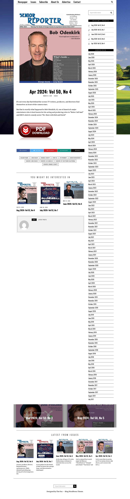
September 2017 (93, 392)
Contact (77, 2)
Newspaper (23, 2)
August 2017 (92, 396)
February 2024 (92, 149)
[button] (111, 12)
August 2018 (92, 353)
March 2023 (92, 184)
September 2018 (93, 350)
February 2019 (92, 332)
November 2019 (92, 301)
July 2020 (91, 272)
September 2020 (93, 265)
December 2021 (93, 223)
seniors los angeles (47, 161)
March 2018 (91, 371)
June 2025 (91, 100)
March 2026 (92, 68)
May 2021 (91, 241)
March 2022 (92, 216)
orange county (45, 158)
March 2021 (91, 248)
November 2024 (93, 121)
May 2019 (91, 322)
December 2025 (93, 78)
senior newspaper (75, 158)
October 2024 (92, 124)
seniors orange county (50, 164)
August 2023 (92, 170)
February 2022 (92, 219)
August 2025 (92, 93)
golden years (24, 158)
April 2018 (91, 367)
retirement (63, 158)
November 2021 (92, 226)
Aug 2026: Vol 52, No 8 (25, 210)
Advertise (66, 2)
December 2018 (93, 339)
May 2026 (91, 61)
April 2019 (91, 325)
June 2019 (91, 318)
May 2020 (91, 279)
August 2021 (92, 234)
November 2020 (93, 262)
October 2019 (92, 304)
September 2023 (93, 167)
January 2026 (92, 75)
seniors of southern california (65, 161)
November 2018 (92, 343)
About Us (55, 2)
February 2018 (92, 375)
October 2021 (92, 230)
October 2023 (92, 163)
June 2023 (91, 177)
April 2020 (91, 283)
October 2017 (92, 389)
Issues (33, 2)
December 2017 (92, 382)
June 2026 (91, 57)
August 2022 (92, 202)
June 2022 (91, 205)
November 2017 (92, 385)
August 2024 (92, 131)
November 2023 (93, 160)
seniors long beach (32, 161)
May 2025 (91, 103)
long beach (34, 158)
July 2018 (91, 357)
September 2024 (93, 128)
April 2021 (91, 244)
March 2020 (92, 286)
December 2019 (93, 297)
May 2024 (91, 138)
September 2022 (93, 198)
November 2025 (93, 82)
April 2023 (91, 181)
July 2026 (91, 54)
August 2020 (92, 269)
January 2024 (92, 152)
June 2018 (91, 360)
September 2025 (93, 89)
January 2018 (92, 378)
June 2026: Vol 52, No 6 (72, 203)
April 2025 (91, 107)
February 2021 (92, 251)
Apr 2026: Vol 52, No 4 (98, 43)
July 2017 (91, 399)
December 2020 (93, 258)
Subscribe (43, 2)
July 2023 (91, 174)
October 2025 (92, 86)
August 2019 (92, 311)
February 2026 (92, 71)
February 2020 (92, 290)
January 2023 (92, 188)
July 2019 (91, 315)
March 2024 (92, 145)
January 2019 (92, 336)
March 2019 (91, 329)
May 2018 (91, 364)
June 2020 (91, 276)
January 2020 (92, 293)
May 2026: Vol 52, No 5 (98, 39)
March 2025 (92, 110)
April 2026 (91, 64)
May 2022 (91, 209)
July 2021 (91, 237)
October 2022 (92, 195)
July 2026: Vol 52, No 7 (49, 210)
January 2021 (92, 255)
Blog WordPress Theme (74, 491)
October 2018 (92, 346)
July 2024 (91, 135)
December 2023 (93, 156)
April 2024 (91, 142)
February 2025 (92, 114)
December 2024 (93, 117)
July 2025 (91, 96)
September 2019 (93, 308)
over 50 (55, 158)
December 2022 (93, 191)
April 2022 (91, 212)
